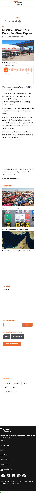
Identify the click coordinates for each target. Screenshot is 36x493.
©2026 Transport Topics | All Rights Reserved (13, 481)
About (2, 441)
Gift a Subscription (18, 337)
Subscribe (7, 337)
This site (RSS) (24, 475)
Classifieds (4, 460)
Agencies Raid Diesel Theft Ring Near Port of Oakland (16, 208)
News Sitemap (16, 483)
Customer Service (6, 469)
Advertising (4, 455)
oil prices (14, 387)
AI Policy (7, 483)
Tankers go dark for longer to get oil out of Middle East (16, 251)
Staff (1, 450)
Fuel (3, 27)
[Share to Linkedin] (9, 21)
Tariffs (24, 383)
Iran (6, 387)
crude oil (8, 383)
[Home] (18, 3)
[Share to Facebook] (3, 21)
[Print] (19, 21)
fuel (19, 179)
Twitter (8, 475)
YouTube (13, 475)
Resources (4, 464)
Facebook (3, 475)
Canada (16, 383)
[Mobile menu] (2, 2)
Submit (27, 325)
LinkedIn (19, 475)
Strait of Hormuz (11, 391)
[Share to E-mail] (13, 21)
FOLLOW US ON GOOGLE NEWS (12, 344)
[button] (16, 21)
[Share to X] (6, 21)
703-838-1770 (5, 438)
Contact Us (4, 445)
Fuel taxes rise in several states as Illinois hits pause (15, 229)
